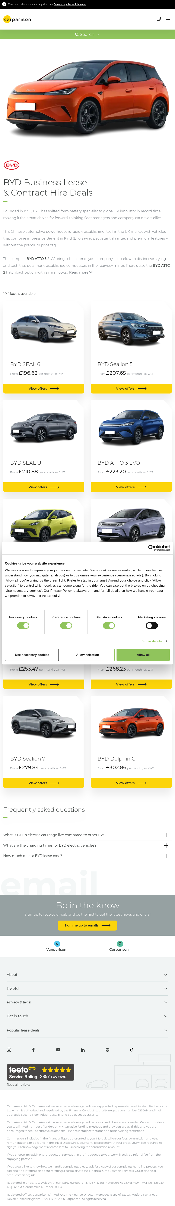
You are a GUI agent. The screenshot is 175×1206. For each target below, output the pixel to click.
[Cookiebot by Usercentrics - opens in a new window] (151, 548)
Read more (79, 272)
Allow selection (87, 655)
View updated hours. (70, 4)
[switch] (66, 625)
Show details (152, 641)
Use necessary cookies (32, 655)
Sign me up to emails (81, 925)
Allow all (143, 655)
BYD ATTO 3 (36, 259)
